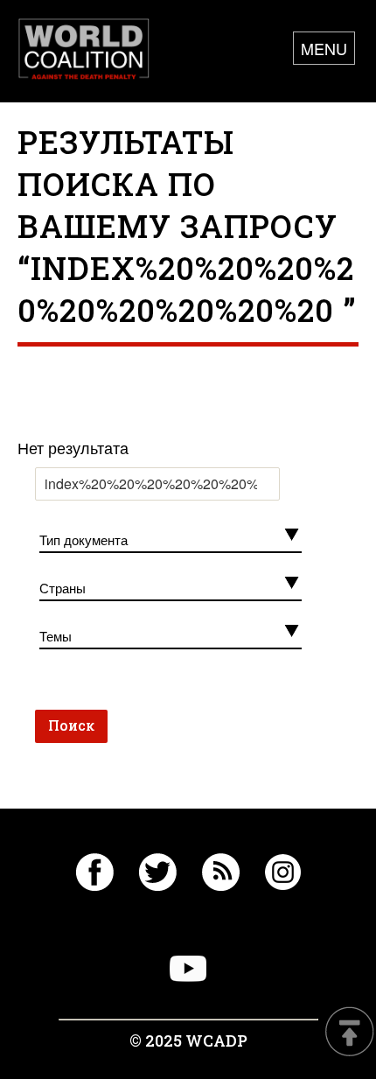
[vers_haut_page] (350, 1033)
